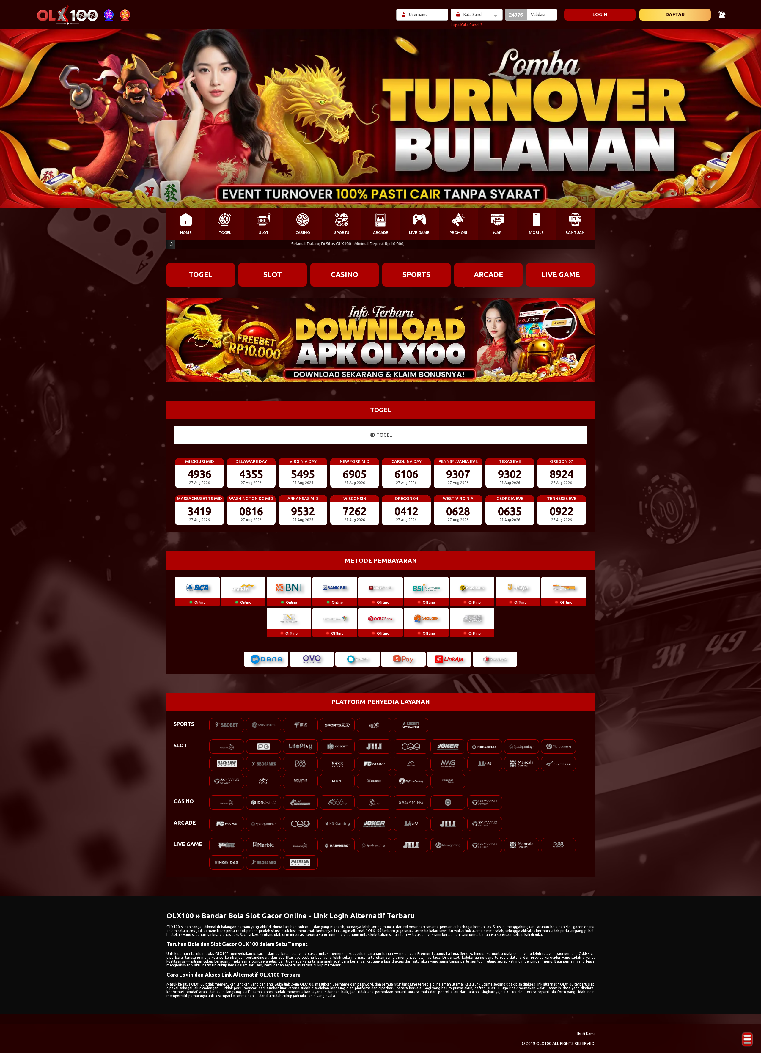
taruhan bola (202, 953)
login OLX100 (302, 984)
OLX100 (173, 927)
